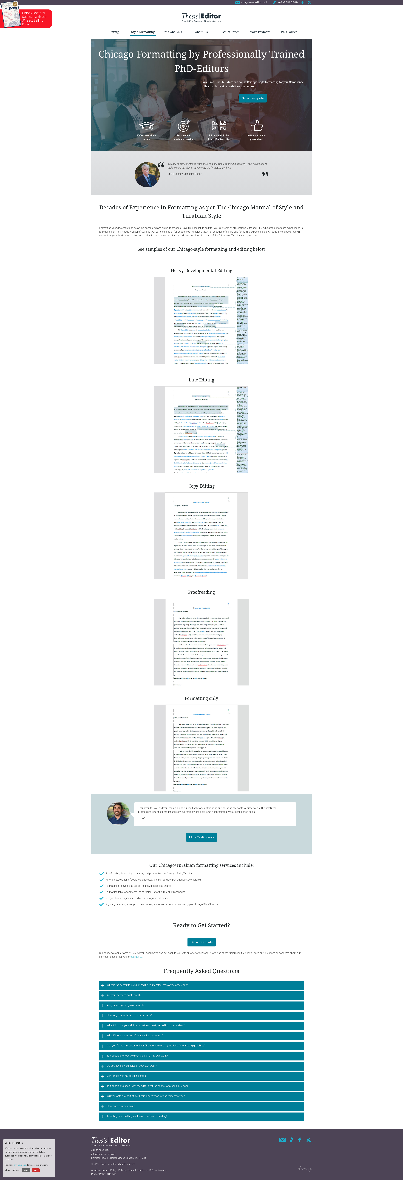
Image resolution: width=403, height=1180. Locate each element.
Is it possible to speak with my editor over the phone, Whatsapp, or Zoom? (148, 1085)
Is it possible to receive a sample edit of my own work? (137, 1055)
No (35, 1170)
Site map (111, 1174)
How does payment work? (121, 1106)
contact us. (136, 956)
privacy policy (20, 1165)
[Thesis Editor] (201, 17)
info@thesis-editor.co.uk (103, 1154)
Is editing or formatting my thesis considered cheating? (137, 1116)
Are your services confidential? (124, 995)
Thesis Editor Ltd (107, 1164)
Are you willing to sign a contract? (125, 1005)
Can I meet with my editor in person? (127, 1075)
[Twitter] (309, 2)
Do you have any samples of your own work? (132, 1065)
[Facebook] (303, 2)
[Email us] (282, 1139)
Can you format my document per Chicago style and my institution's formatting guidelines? (156, 1045)
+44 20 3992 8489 (100, 1150)
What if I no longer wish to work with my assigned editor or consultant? (146, 1025)
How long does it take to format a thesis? (130, 1015)
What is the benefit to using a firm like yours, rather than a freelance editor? (148, 985)
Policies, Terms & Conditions (133, 1170)
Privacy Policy (98, 1174)
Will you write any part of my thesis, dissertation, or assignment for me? (146, 1096)
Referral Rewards (158, 1170)
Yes (26, 1170)
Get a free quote (253, 98)
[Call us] (291, 1139)
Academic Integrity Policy (103, 1170)
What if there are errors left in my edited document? (135, 1035)
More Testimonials (201, 837)
